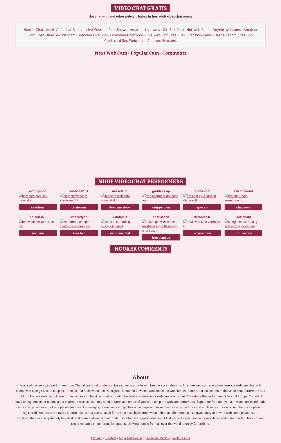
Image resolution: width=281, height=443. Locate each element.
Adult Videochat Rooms (64, 30)
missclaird (120, 191)
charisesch (161, 217)
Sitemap (97, 438)
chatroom (79, 207)
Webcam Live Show (93, 35)
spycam (202, 207)
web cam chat (120, 233)
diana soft (202, 191)
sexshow (37, 207)
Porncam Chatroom (127, 35)
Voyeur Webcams (227, 30)
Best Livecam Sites (230, 35)
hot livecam (243, 233)
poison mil (37, 217)
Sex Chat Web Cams (195, 35)
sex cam (37, 233)
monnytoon (37, 191)
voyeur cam (202, 233)
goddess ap (161, 191)
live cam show (120, 207)
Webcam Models (158, 438)
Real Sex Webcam (61, 35)
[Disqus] (140, 310)
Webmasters (181, 438)
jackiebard (243, 217)
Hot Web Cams (198, 30)
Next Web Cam (111, 53)
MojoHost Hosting (131, 438)
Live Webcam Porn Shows (106, 30)
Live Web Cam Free (161, 35)
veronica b (202, 217)
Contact (110, 438)
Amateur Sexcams (162, 41)
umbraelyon (79, 217)
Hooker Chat (33, 30)
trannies (71, 390)
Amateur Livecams (145, 30)
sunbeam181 (78, 191)
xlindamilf (120, 217)
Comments (174, 53)
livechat (79, 233)
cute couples (55, 390)
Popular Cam (145, 53)
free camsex (161, 237)
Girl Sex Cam (173, 30)
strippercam (161, 207)
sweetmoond (243, 191)
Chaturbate (99, 385)
